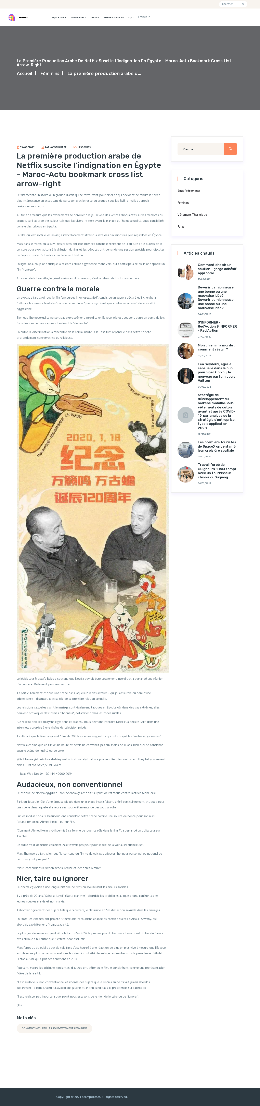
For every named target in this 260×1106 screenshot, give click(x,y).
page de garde (59, 17)
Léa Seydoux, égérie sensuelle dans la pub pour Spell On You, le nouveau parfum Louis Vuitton (216, 372)
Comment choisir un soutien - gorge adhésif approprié (217, 269)
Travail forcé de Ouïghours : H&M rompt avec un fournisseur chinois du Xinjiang (217, 471)
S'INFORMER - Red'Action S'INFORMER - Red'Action (217, 326)
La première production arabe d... (104, 74)
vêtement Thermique (114, 17)
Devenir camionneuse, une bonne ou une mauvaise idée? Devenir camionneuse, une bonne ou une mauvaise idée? (216, 297)
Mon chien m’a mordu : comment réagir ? (216, 347)
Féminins (95, 17)
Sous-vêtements (78, 17)
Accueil (24, 74)
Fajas (130, 17)
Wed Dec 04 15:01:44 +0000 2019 (49, 774)
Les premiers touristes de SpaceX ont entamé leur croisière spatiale (217, 446)
